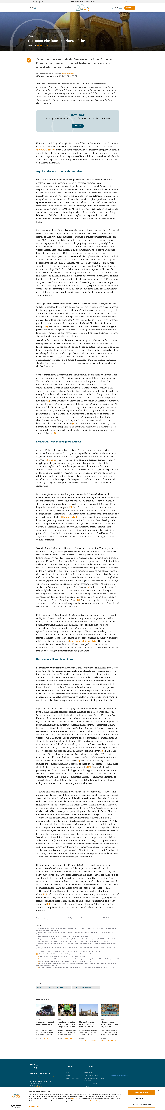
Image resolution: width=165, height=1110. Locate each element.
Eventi (68, 1075)
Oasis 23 (40, 988)
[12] (93, 856)
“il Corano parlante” (69, 517)
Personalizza (140, 1098)
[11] (97, 840)
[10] (89, 767)
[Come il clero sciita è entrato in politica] (45, 1010)
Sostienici (130, 8)
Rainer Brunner (48, 1038)
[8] (103, 750)
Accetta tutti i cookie (141, 1092)
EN (131, 2)
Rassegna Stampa (72, 1078)
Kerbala (51, 459)
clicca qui (74, 1098)
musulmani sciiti (63, 988)
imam (75, 988)
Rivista (68, 1072)
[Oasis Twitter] (34, 2)
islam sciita (50, 988)
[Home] (82, 7)
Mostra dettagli (34, 1106)
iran (97, 988)
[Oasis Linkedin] (43, 2)
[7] (78, 600)
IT (126, 2)
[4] (55, 433)
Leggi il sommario (68, 74)
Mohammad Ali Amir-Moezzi (109, 1040)
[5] (70, 507)
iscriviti (78, 126)
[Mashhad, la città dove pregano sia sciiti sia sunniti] (88, 1010)
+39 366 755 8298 (38, 1087)
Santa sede (88, 1072)
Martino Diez (68, 1038)
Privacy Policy (95, 1101)
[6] (89, 587)
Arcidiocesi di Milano (91, 1075)
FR (134, 2)
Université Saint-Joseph (92, 1083)
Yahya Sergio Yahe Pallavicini (88, 1040)
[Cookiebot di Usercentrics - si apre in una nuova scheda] (16, 1106)
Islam (30, 36)
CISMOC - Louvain (90, 1086)
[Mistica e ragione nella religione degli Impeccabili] (110, 1010)
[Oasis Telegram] (40, 2)
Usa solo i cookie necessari (142, 1105)
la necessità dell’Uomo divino (83, 641)
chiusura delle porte (46, 149)
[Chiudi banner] (158, 1090)
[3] (73, 423)
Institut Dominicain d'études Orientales (94, 1079)
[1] (46, 326)
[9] (78, 760)
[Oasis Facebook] (31, 2)
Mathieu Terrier (43, 45)
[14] (48, 904)
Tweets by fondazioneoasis (119, 1075)
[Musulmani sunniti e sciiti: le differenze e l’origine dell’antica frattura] (67, 1010)
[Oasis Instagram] (37, 2)
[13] (45, 894)
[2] (48, 400)
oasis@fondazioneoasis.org (44, 1076)
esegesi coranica (86, 988)
